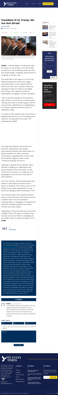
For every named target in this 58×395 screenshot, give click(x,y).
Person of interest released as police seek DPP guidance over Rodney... (53, 43)
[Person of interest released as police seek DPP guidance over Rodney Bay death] (45, 42)
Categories (18, 372)
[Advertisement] (18, 134)
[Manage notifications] (3, 379)
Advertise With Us (20, 379)
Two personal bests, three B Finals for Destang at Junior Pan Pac (34, 378)
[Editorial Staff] (5, 228)
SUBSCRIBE (53, 377)
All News (18, 370)
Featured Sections (20, 374)
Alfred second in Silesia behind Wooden (52, 27)
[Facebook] (48, 393)
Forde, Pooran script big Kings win (34, 374)
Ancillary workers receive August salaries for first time (34, 383)
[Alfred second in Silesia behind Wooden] (45, 27)
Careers (17, 377)
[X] (52, 393)
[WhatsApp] (55, 393)
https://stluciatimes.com (9, 247)
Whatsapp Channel (20, 381)
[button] (54, 4)
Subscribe (49, 104)
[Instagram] (50, 393)
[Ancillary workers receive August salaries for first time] (45, 34)
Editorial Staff (6, 26)
